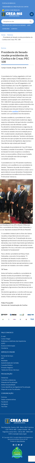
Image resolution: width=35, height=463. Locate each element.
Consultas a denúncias (8, 380)
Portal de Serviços (8, 3)
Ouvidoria (6, 28)
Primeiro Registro (7, 367)
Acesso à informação (12, 10)
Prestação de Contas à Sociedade (14, 25)
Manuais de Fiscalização (9, 382)
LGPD (28, 25)
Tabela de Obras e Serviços (10, 370)
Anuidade (4, 360)
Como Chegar (5, 339)
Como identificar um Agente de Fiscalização (15, 387)
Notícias (10, 35)
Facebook (4, 402)
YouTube (4, 406)
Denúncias (4, 378)
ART (2, 358)
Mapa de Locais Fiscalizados (10, 389)
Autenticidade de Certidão (10, 363)
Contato (14, 28)
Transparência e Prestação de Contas (15, 6)
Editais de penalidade (8, 385)
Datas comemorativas (8, 399)
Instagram (4, 404)
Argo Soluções (21, 441)
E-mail (3, 336)
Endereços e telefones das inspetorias (13, 341)
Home (3, 35)
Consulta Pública (6, 365)
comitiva (15, 111)
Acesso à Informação (8, 346)
